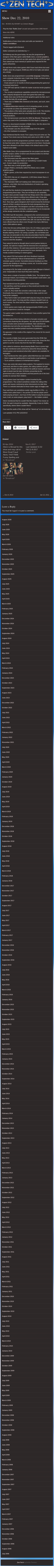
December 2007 (8, 1475)
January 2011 (7, 1291)
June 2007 (6, 1499)
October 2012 (7, 1192)
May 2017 (5, 920)
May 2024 (5, 653)
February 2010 (7, 1346)
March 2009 (6, 1400)
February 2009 (7, 1405)
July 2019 (5, 792)
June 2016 (6, 975)
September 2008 (8, 1430)
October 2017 (7, 896)
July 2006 (5, 1554)
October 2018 (7, 836)
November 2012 (8, 1188)
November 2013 (8, 1128)
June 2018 (6, 856)
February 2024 (7, 668)
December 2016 (8, 945)
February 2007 (7, 1519)
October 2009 (7, 1366)
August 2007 (6, 1489)
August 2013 (6, 1143)
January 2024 (7, 673)
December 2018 (8, 826)
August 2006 (6, 1549)
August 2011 (6, 1257)
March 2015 (6, 1049)
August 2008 (6, 1435)
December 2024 (8, 619)
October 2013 (7, 1133)
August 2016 (6, 965)
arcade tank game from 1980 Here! (34, 29)
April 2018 (6, 866)
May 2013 (5, 1158)
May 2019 (5, 802)
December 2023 (8, 678)
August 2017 (6, 906)
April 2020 (6, 762)
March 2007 (6, 1514)
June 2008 (6, 1445)
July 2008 (5, 1440)
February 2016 (7, 995)
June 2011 (6, 1267)
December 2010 (8, 1296)
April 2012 (6, 1222)
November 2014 (8, 1069)
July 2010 (5, 1321)
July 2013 (5, 1148)
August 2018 (6, 846)
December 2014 (8, 1064)
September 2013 (8, 1138)
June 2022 (6, 717)
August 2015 (6, 1024)
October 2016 (7, 955)
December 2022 (8, 703)
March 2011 (6, 1282)
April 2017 (6, 925)
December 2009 (8, 1356)
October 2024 (7, 628)
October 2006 (7, 1539)
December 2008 (8, 1415)
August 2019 (6, 787)
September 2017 (8, 901)
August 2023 (6, 693)
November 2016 (8, 950)
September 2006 (8, 1544)
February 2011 (7, 1286)
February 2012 (7, 1232)
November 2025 (8, 564)
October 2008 (7, 1425)
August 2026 (6, 520)
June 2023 (6, 698)
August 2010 (6, 1316)
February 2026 (7, 549)
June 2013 (6, 1153)
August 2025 (6, 579)
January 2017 (7, 940)
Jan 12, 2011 (45, 495)
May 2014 (5, 1098)
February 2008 (7, 1465)
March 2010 (6, 1341)
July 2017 (5, 910)
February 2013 (7, 1173)
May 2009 (5, 1390)
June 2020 (6, 752)
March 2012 (6, 1227)
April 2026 (6, 539)
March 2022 (6, 727)
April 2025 (6, 599)
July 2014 (5, 1089)
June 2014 (6, 1094)
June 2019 (6, 797)
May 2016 (5, 980)
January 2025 (7, 614)
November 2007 (8, 1479)
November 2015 (8, 1009)
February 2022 (7, 732)
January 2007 (7, 1524)
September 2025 (8, 574)
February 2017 (7, 935)
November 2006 (8, 1534)
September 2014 (8, 1079)
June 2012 (6, 1212)
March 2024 (6, 663)
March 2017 (6, 930)
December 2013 (8, 1123)
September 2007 (8, 1484)
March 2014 (6, 1108)
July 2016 (5, 970)
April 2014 (6, 1103)
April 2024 (6, 658)
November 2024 (8, 623)
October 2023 (7, 683)
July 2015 (5, 1029)
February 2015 (7, 1054)
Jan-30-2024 (8, 476)
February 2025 (7, 609)
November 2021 (8, 742)
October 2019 (7, 782)
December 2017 (8, 886)
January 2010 (7, 1351)
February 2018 (7, 876)
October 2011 (7, 1247)
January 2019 (7, 821)
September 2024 (8, 633)
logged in (15, 511)
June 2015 (6, 1034)
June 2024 (6, 648)
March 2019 (6, 811)
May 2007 (5, 1504)
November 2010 (8, 1301)
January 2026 (7, 554)
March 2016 (6, 990)
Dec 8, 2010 (8, 495)
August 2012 (6, 1202)
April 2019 (6, 807)
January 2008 (7, 1470)
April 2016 (6, 985)
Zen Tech (20, 1562)
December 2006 (8, 1529)
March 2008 (6, 1460)
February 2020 (7, 772)
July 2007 (5, 1494)
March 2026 (6, 544)
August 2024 (6, 638)
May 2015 (5, 1039)
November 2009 (8, 1361)
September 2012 (8, 1197)
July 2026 (5, 525)
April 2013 (6, 1163)
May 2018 (5, 861)
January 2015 (7, 1059)
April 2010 (6, 1336)
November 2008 (8, 1420)
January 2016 (7, 1000)
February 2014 (7, 1113)
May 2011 (5, 1272)
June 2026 (6, 529)
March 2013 (6, 1168)
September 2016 (8, 960)
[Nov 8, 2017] (37, 448)
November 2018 (8, 831)
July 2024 (5, 643)
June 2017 (6, 915)
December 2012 (8, 1183)
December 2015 (8, 1004)
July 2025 (5, 584)
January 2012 (7, 1237)
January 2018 (7, 881)
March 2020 (6, 767)
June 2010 (6, 1326)
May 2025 (5, 594)
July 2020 (5, 747)
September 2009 (8, 1371)
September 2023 (8, 688)
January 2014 (7, 1118)
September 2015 (8, 1019)
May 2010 (5, 1331)
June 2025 (6, 589)
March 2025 (6, 604)
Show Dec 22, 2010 (15, 18)
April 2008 (6, 1455)
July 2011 (5, 1262)
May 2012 (5, 1217)
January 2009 (7, 1410)
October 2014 (7, 1074)
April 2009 (6, 1395)
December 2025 (8, 559)
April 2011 (5, 1277)
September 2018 (8, 841)
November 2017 (8, 891)
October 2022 (7, 708)
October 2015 (7, 1014)
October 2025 (7, 569)
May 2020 (5, 757)
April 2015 (6, 1044)
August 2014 (6, 1084)
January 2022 (7, 737)
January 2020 (7, 777)
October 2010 (7, 1306)
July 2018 (5, 851)
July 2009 (5, 1380)
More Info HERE (9, 32)
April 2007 (6, 1509)
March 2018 (6, 871)
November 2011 (8, 1242)
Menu (4, 11)
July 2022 (5, 713)
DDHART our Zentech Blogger (24, 24)
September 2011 (8, 1252)
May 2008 (5, 1450)
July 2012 (5, 1207)
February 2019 (7, 816)
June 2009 (6, 1385)
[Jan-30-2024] (13, 468)
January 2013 (7, 1178)
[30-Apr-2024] (14, 452)
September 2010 (8, 1311)
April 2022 (6, 722)
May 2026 (5, 534)
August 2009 (6, 1376)
